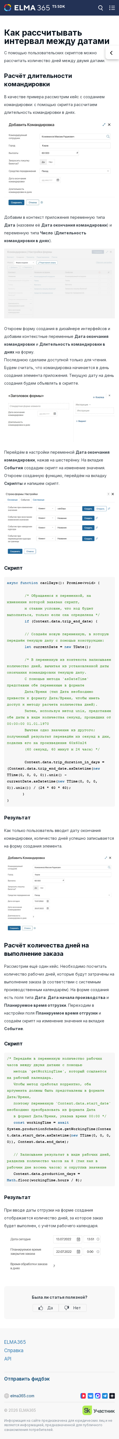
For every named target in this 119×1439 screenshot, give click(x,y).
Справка (14, 1350)
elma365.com (22, 1395)
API (7, 1359)
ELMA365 (15, 1342)
